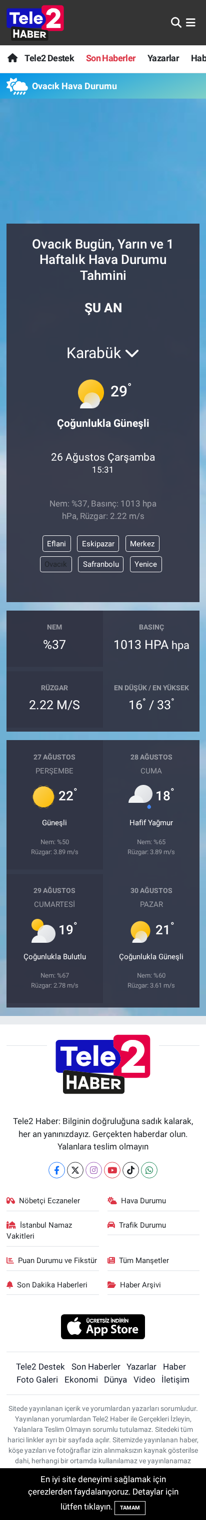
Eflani (56, 543)
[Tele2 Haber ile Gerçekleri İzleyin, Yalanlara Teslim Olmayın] (35, 22)
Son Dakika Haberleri (52, 1284)
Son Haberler (111, 58)
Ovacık (55, 564)
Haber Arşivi (140, 1284)
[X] (75, 1170)
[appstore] (103, 1328)
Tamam (130, 1508)
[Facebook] (56, 1170)
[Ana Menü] (191, 22)
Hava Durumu (143, 1200)
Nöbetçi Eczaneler (49, 1200)
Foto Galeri (37, 1380)
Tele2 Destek (49, 58)
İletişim (176, 1380)
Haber (174, 1367)
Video (145, 1380)
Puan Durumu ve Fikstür (57, 1260)
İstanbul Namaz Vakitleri (39, 1231)
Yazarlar (163, 58)
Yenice (145, 564)
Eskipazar (98, 543)
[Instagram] (94, 1170)
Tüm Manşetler (144, 1260)
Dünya (115, 1380)
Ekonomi (81, 1380)
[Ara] (176, 22)
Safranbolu (101, 564)
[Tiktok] (130, 1170)
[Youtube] (112, 1170)
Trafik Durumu (142, 1225)
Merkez (142, 543)
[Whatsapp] (149, 1170)
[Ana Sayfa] (12, 58)
